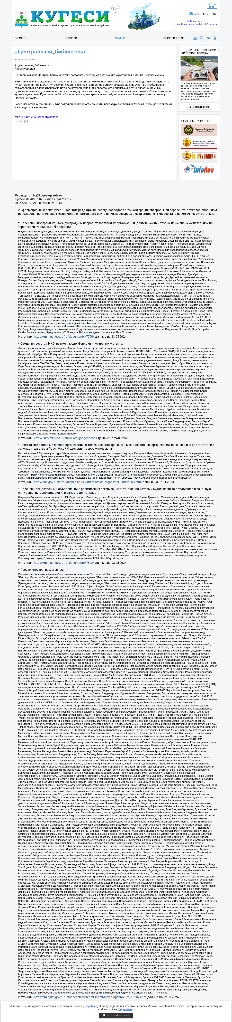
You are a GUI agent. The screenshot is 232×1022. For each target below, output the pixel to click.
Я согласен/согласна (116, 1015)
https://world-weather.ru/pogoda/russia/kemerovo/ (194, 24)
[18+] (62, 19)
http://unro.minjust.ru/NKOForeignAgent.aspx (65, 438)
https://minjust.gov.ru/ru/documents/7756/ (64, 336)
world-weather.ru (194, 21)
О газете (20, 38)
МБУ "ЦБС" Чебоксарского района (36, 117)
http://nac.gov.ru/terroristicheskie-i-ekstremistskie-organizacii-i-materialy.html (88, 482)
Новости (71, 38)
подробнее (90, 1006)
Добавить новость (199, 107)
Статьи (120, 38)
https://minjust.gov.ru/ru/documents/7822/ (64, 563)
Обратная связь (174, 38)
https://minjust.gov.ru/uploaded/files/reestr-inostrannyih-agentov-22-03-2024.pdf (90, 997)
